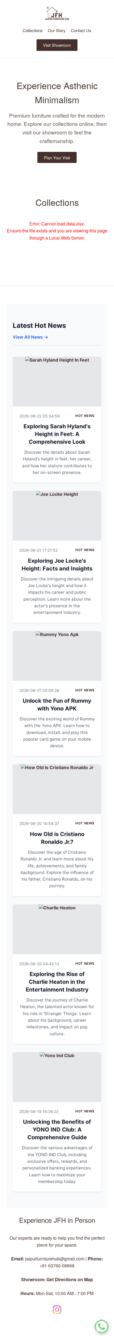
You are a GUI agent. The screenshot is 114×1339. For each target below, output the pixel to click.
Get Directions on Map (69, 1279)
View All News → (30, 337)
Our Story (57, 30)
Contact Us (81, 30)
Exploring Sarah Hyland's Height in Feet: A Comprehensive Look (57, 434)
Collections (33, 30)
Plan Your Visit (57, 157)
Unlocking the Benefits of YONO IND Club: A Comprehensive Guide (57, 1130)
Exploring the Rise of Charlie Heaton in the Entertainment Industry (57, 982)
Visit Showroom (57, 45)
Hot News (85, 416)
